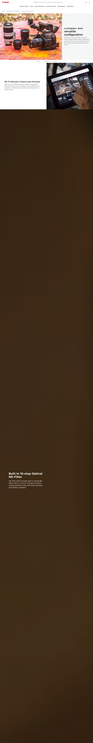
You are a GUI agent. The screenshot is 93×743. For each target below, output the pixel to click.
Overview (38, 61)
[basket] (89, 2)
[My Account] (86, 2)
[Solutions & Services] (56, 6)
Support (55, 61)
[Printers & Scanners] (44, 6)
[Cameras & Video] (28, 6)
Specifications (47, 61)
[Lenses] (33, 6)
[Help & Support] (65, 6)
